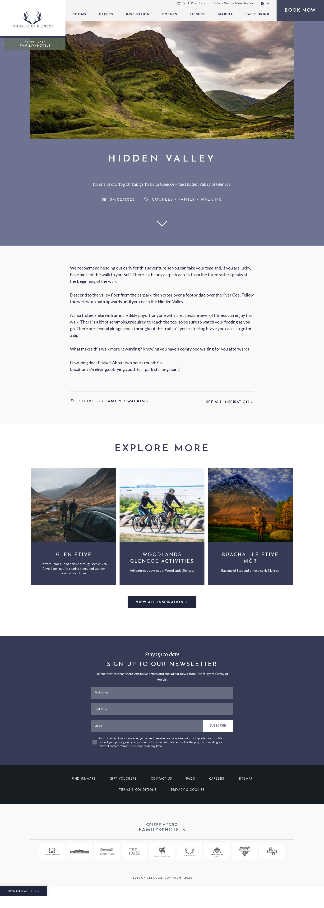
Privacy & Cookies (188, 790)
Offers (106, 14)
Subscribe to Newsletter (233, 3)
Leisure (198, 14)
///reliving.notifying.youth (112, 369)
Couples (162, 200)
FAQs (190, 779)
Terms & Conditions (138, 790)
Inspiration (138, 14)
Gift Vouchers (194, 3)
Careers (216, 779)
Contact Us (161, 779)
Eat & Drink (257, 14)
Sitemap (245, 779)
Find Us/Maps (83, 779)
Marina (225, 14)
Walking (211, 200)
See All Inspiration (228, 402)
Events (169, 14)
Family (186, 200)
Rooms (79, 14)
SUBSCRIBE (218, 725)
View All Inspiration (160, 602)
